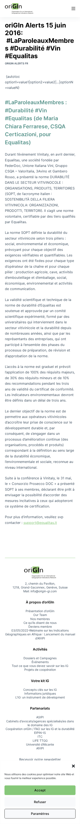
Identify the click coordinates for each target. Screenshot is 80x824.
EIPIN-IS (40, 732)
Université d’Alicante (40, 744)
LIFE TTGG (40, 740)
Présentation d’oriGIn (40, 611)
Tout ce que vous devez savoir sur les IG (40, 666)
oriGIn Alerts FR (16, 63)
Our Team (40, 615)
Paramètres (40, 814)
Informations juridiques (40, 693)
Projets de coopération (40, 669)
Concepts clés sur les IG (40, 689)
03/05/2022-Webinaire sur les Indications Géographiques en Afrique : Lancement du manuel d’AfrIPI (40, 634)
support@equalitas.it (40, 522)
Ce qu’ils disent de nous (40, 623)
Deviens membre (40, 626)
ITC (40, 736)
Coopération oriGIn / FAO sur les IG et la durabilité (40, 729)
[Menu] (73, 8)
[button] (73, 766)
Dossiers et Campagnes (40, 658)
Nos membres (40, 619)
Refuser (40, 802)
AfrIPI (40, 748)
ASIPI (40, 717)
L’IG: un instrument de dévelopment (40, 697)
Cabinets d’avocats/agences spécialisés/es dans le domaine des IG (40, 723)
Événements (40, 662)
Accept (40, 790)
